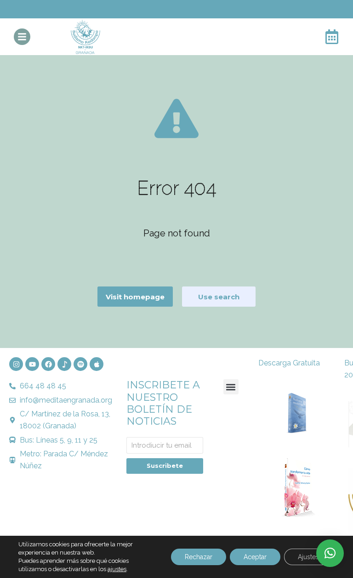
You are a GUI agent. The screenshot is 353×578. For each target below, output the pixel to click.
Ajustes (308, 557)
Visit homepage (135, 296)
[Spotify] (80, 364)
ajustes (117, 569)
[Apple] (96, 364)
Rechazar (198, 557)
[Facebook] (48, 364)
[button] (231, 386)
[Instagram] (16, 364)
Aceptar (255, 557)
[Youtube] (32, 364)
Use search (218, 296)
